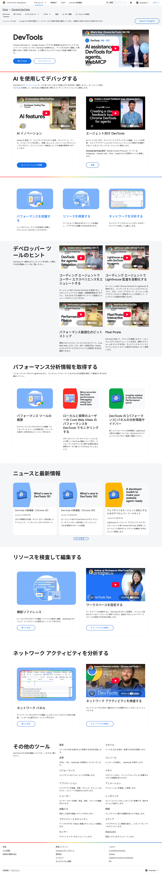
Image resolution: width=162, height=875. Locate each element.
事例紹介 (54, 3)
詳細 (92, 165)
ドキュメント (38, 3)
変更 (61, 757)
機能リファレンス (29, 612)
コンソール (110, 757)
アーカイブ (59, 858)
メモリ (108, 770)
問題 (107, 809)
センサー (63, 832)
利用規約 (6, 870)
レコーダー (64, 796)
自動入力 (63, 809)
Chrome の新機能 (75, 3)
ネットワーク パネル (31, 708)
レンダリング (112, 796)
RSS (110, 861)
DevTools (6, 14)
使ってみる (17, 14)
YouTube (112, 854)
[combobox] (116, 3)
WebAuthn (110, 832)
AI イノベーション (30, 85)
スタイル (109, 745)
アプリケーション (68, 783)
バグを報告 (6, 851)
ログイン (156, 3)
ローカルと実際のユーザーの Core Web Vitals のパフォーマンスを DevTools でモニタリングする (81, 424)
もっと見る (81, 539)
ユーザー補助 (67, 14)
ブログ (63, 3)
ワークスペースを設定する (104, 605)
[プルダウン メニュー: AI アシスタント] (38, 14)
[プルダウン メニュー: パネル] (50, 14)
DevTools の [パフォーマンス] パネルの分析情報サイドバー (127, 420)
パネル (45, 14)
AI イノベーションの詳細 (31, 165)
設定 (56, 14)
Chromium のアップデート (65, 851)
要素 (61, 745)
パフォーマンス (67, 770)
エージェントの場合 (82, 14)
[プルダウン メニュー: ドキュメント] (46, 2)
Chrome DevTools (20, 9)
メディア (109, 819)
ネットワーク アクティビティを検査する (114, 701)
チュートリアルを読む (100, 628)
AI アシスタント (30, 14)
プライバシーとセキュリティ (73, 819)
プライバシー (15, 870)
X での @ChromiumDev (117, 851)
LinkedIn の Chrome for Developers (121, 858)
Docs (5, 9)
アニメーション (113, 783)
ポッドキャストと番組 (63, 861)
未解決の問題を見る (10, 854)
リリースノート (44, 61)
